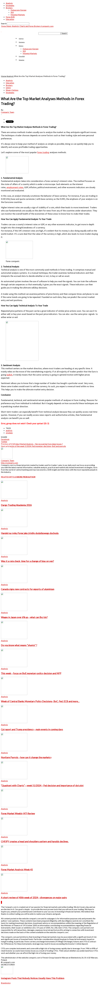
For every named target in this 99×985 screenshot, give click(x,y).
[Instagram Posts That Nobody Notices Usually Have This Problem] (7, 973)
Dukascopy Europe (18, 10)
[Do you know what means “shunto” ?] (14, 638)
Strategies (10, 5)
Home (3, 76)
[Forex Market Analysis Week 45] (14, 862)
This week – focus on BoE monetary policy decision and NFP (31, 673)
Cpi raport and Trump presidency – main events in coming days (32, 729)
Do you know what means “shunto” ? (19, 645)
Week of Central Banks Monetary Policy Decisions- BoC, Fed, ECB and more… (40, 701)
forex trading (43, 152)
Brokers (9, 8)
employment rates (15, 187)
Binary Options (12, 90)
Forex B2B (10, 17)
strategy (9, 433)
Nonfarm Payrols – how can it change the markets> (26, 757)
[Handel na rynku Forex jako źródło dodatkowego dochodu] (14, 526)
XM (12, 12)
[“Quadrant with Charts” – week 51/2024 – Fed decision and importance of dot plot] (14, 778)
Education (10, 19)
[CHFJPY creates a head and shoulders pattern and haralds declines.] (14, 834)
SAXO (8, 87)
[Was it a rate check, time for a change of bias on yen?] (14, 554)
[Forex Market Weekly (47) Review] (14, 806)
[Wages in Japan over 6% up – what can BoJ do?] (14, 610)
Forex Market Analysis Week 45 (17, 869)
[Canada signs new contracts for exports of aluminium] (14, 582)
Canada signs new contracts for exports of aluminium (27, 589)
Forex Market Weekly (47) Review (18, 813)
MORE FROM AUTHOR (26, 477)
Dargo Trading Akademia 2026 (16, 505)
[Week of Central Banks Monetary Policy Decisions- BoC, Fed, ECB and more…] (14, 694)
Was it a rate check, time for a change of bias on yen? (27, 561)
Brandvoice (6, 983)
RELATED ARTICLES (9, 477)
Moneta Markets (18, 14)
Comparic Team (7, 112)
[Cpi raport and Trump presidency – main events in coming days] (14, 722)
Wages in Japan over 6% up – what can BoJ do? (24, 617)
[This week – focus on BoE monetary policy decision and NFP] (14, 666)
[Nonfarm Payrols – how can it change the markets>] (14, 750)
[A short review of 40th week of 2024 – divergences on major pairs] (14, 890)
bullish (9, 374)
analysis (9, 430)
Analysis (9, 3)
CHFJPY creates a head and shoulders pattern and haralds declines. (35, 841)
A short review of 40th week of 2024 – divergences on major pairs (34, 897)
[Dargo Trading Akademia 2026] (14, 498)
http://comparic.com (9, 463)
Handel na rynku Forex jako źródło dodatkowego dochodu (30, 533)
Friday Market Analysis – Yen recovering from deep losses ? (38, 444)
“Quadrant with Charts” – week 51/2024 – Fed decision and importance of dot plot (42, 785)
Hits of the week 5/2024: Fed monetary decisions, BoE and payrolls (38, 446)
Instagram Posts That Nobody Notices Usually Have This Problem (32, 978)
